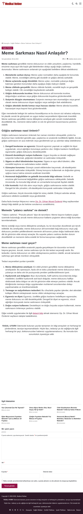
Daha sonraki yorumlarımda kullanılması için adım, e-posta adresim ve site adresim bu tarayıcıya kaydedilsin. (40, 481)
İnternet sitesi (47, 472)
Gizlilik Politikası (49, 510)
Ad (3, 462)
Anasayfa (6, 43)
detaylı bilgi (38, 313)
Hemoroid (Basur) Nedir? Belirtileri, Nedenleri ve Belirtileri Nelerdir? (69, 419)
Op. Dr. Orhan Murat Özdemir (48, 201)
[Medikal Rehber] (12, 4)
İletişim (78, 510)
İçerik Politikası (61, 510)
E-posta (5, 472)
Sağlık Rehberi (15, 43)
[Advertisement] (41, 25)
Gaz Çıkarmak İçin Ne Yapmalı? (13, 407)
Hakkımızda (71, 510)
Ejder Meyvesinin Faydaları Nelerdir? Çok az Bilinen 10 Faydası (12, 419)
